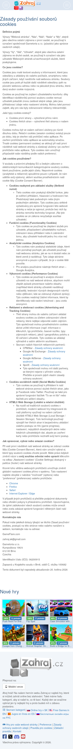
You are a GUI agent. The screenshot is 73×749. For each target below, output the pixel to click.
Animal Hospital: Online (37, 646)
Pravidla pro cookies (41, 728)
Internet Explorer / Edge (22, 493)
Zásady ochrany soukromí (49, 348)
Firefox (13, 486)
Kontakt (17, 731)
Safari (12, 490)
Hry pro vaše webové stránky (22, 724)
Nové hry (9, 591)
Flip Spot (30, 621)
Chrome (13, 483)
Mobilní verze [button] (15, 686)
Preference (46, 724)
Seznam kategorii (16, 709)
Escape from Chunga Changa (17, 646)
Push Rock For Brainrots (14, 621)
